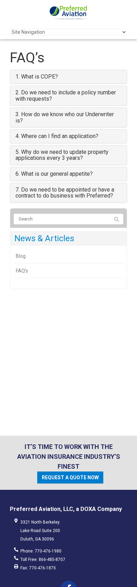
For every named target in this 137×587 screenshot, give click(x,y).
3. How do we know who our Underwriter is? (64, 117)
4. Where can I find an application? (56, 136)
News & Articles (44, 238)
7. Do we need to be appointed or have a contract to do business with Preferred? (64, 192)
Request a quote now (70, 477)
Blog (21, 256)
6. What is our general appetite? (54, 173)
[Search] (116, 219)
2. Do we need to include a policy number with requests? (65, 95)
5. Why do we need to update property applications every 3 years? (62, 155)
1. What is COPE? (36, 76)
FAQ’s (22, 271)
